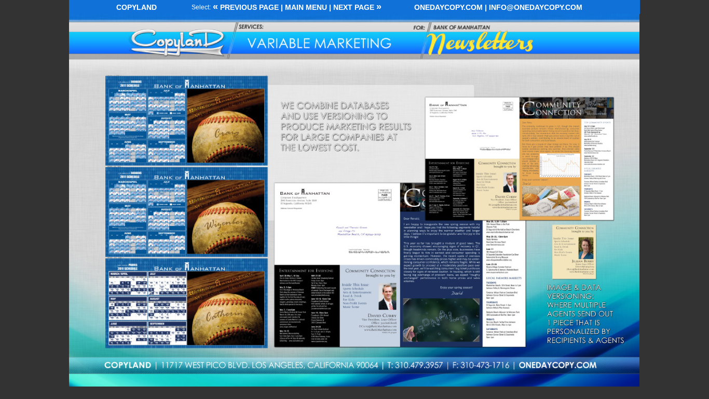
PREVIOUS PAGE (248, 7)
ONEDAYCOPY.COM (448, 7)
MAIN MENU (306, 7)
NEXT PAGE (357, 7)
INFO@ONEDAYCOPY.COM (535, 7)
